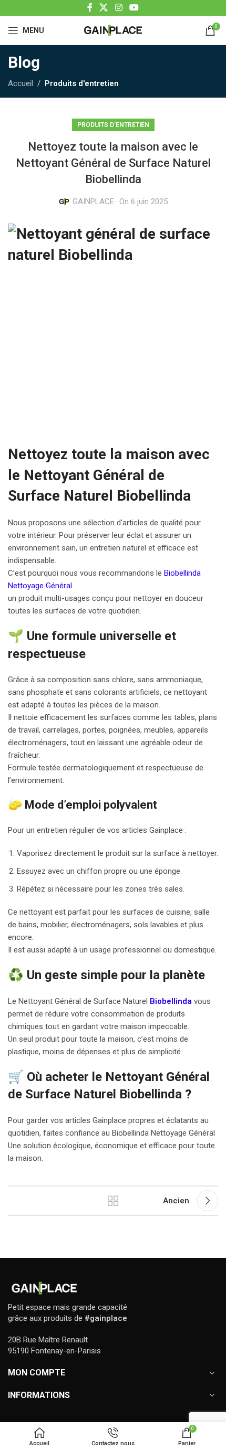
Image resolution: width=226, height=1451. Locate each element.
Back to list (113, 1200)
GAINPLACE (93, 201)
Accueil (20, 83)
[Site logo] (113, 29)
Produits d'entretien (82, 83)
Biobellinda (150, 1094)
